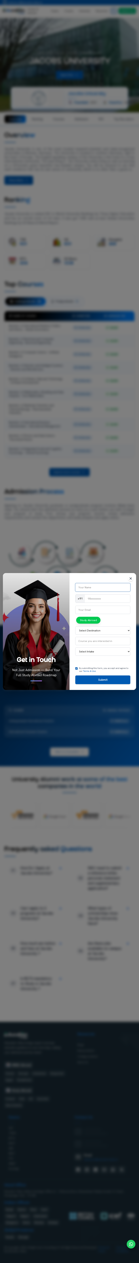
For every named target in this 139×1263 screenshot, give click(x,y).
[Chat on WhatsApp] (131, 1244)
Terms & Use (89, 671)
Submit (103, 680)
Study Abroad (88, 620)
